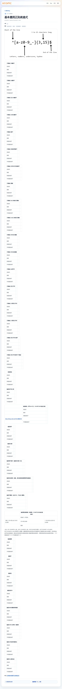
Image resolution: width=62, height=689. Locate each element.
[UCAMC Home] (6, 3)
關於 (58, 3)
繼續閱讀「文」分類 (36, 681)
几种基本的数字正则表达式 (13, 675)
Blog (51, 3)
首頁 (47, 3)
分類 (54, 3)
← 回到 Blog (7, 10)
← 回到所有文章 (9, 681)
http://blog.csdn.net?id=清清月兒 (13, 418)
